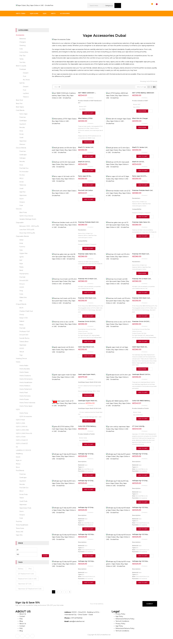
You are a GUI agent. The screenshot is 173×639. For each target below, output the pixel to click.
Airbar (21, 240)
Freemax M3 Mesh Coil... (141, 254)
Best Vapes (20, 107)
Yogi (20, 355)
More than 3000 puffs (27, 233)
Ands (21, 243)
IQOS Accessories (25, 416)
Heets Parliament (25, 389)
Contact (22, 616)
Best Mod (19, 100)
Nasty (21, 267)
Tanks (21, 59)
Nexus (18, 464)
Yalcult (21, 352)
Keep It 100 (23, 318)
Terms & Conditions (122, 621)
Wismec (22, 144)
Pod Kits (19, 521)
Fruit (24, 76)
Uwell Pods (23, 501)
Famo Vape (23, 114)
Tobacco (26, 97)
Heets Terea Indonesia (27, 403)
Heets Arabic (23, 365)
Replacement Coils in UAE (27, 579)
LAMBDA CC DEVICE (23, 450)
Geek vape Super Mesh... (87, 374)
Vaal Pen (22, 192)
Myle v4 (18, 460)
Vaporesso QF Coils (24, 584)
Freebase (22, 69)
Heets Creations (25, 376)
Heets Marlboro (24, 386)
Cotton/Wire (23, 52)
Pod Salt (22, 277)
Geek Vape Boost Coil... (86, 347)
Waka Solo (23, 297)
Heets (18, 362)
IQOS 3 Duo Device (26, 216)
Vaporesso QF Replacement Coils (29, 589)
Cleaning (22, 45)
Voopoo (22, 202)
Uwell (21, 137)
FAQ (21, 619)
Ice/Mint (26, 93)
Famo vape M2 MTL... (139, 176)
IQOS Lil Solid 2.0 (22, 440)
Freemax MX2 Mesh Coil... (87, 298)
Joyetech (22, 124)
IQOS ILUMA (20, 423)
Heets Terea (23, 413)
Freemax (22, 117)
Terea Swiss (20, 528)
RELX (21, 178)
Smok (21, 134)
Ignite (21, 257)
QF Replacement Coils (26, 574)
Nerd (21, 270)
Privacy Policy (120, 614)
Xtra (20, 301)
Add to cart (88, 113)
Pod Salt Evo (23, 168)
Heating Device (21, 358)
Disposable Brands (22, 236)
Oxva (21, 131)
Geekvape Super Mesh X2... (88, 401)
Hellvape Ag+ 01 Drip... (86, 454)
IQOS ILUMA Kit (21, 426)
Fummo (22, 247)
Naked (21, 321)
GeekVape (23, 121)
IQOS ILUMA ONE (22, 430)
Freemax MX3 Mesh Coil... (141, 298)
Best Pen (19, 103)
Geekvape (23, 155)
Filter (45, 556)
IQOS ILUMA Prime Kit (24, 433)
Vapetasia (22, 345)
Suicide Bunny (24, 338)
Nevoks (22, 127)
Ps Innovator (23, 171)
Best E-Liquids (21, 66)
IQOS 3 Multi (20, 420)
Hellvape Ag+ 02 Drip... (140, 507)
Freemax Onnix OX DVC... (87, 321)
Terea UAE (19, 532)
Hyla (21, 250)
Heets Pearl (23, 392)
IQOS (18, 409)
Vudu (21, 294)
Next (69, 591)
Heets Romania (24, 396)
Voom (21, 199)
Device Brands (21, 148)
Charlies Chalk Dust (26, 311)
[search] (117, 5)
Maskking (19, 453)
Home (18, 20)
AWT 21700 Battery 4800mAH (143, 93)
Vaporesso (23, 195)
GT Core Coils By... (138, 426)
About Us (22, 614)
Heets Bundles (24, 369)
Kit (17, 447)
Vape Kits (19, 535)
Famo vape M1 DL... (85, 176)
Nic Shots (26, 80)
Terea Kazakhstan (22, 525)
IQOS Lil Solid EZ (22, 443)
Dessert (25, 73)
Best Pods (23, 212)
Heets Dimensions (25, 379)
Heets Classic (24, 372)
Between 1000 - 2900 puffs (29, 226)
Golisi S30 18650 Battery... (141, 401)
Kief (20, 260)
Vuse (21, 205)
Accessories (20, 35)
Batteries (22, 39)
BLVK (21, 308)
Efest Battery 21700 (85, 118)
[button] (155, 5)
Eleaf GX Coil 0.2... (84, 162)
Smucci (22, 284)
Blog (21, 621)
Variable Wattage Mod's (27, 219)
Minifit (18, 457)
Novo (18, 467)
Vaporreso (22, 141)
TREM (21, 498)
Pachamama (23, 274)
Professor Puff (24, 331)
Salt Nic (22, 83)
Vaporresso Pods (25, 508)
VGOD (21, 287)
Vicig (21, 291)
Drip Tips (22, 55)
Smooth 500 (23, 280)
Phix (30, 569)
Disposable (20, 222)
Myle (21, 263)
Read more (142, 111)
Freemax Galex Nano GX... (141, 222)
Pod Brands (20, 470)
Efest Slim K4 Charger (140, 118)
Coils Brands (20, 110)
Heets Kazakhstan (25, 382)
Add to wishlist (79, 113)
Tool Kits (22, 62)
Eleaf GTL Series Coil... (86, 147)
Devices (19, 209)
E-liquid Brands (21, 304)
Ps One (22, 175)
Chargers (22, 42)
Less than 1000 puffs (26, 229)
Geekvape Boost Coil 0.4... (141, 374)
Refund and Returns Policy (125, 619)
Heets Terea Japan (25, 406)
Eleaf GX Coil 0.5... (138, 162)
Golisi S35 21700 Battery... (87, 426)
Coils (21, 49)
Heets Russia (24, 399)
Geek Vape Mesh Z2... (140, 347)
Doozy (21, 314)
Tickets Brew (23, 341)
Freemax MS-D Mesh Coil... (87, 279)
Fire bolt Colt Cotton (85, 190)
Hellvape (22, 158)
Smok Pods (23, 494)
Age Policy (119, 616)
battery (20, 569)
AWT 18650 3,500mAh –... (87, 93)
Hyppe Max (23, 253)
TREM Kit (22, 185)
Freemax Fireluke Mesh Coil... (142, 190)
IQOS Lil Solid (20, 437)
